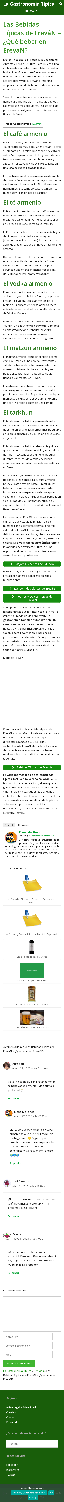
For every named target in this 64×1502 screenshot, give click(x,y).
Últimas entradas (24, 825)
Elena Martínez (29, 832)
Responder (13, 1098)
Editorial (11, 1422)
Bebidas (39, 1371)
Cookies (11, 1412)
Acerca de (9, 825)
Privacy (32, 1497)
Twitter (10, 1474)
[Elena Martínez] (11, 842)
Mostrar (36, 123)
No (51, 1492)
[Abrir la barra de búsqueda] (60, 4)
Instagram (12, 1469)
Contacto (11, 1417)
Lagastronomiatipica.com (42, 835)
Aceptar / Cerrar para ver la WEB (29, 1492)
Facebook (12, 1464)
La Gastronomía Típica (29, 4)
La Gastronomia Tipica (17, 1371)
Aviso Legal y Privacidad (21, 1407)
